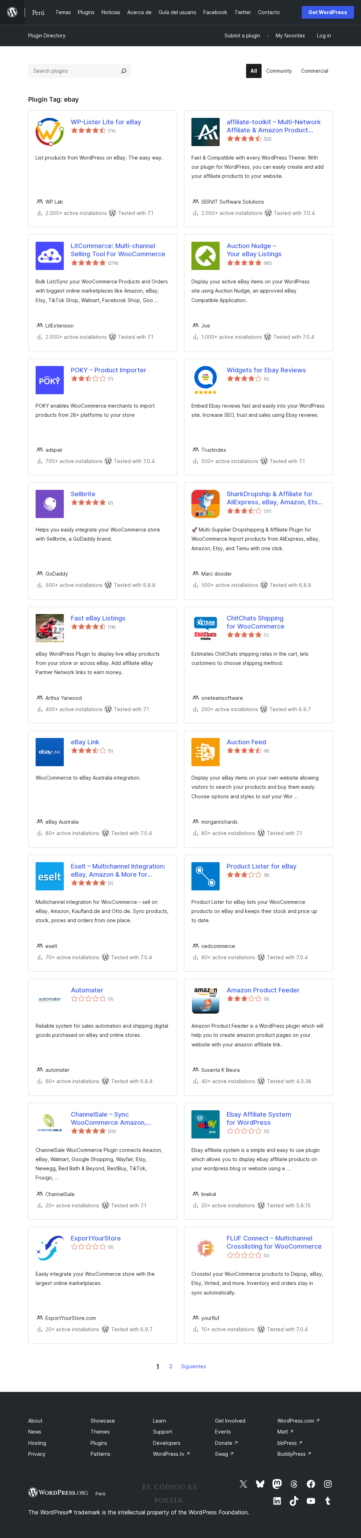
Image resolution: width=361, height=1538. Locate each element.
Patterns (100, 1454)
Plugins (99, 1443)
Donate (226, 1443)
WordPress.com (298, 1421)
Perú (100, 1493)
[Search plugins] (124, 71)
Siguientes (193, 1366)
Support (162, 1432)
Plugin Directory (47, 35)
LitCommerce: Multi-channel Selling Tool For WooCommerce (118, 250)
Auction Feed (246, 742)
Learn (159, 1421)
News (34, 1432)
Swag (224, 1454)
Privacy (36, 1454)
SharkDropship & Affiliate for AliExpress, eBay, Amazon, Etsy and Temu (274, 498)
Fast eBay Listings (98, 618)
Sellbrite (83, 494)
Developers (166, 1443)
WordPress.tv (171, 1454)
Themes (100, 1432)
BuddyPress (294, 1454)
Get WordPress (327, 12)
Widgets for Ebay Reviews (266, 370)
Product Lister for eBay (261, 866)
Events (223, 1432)
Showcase (103, 1421)
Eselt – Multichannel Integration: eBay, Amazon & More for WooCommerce (118, 871)
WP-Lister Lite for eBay (106, 122)
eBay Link (85, 742)
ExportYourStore (96, 1238)
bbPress (290, 1443)
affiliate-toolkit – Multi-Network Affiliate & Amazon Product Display (274, 126)
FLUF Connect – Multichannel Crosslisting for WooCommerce (274, 1242)
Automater (87, 990)
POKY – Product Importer (108, 370)
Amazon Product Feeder (263, 990)
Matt (285, 1432)
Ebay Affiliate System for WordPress (259, 1118)
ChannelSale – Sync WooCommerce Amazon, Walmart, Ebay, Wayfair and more (112, 1119)
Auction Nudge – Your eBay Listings (254, 250)
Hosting (37, 1443)
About (35, 1421)
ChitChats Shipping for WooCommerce (255, 622)
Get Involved (230, 1421)
